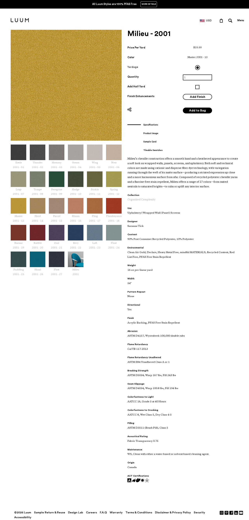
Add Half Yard (136, 86)
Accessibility (22, 517)
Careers (91, 512)
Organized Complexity (141, 199)
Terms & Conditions (138, 512)
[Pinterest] (226, 512)
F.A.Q (103, 512)
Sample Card (149, 142)
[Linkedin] (236, 512)
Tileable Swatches (153, 150)
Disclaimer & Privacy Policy (173, 512)
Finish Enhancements (140, 96)
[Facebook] (231, 512)
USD (209, 20)
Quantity (133, 76)
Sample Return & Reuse (49, 512)
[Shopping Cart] (222, 20)
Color (130, 57)
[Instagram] (222, 512)
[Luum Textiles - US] (20, 21)
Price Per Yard (136, 47)
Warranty (116, 512)
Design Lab (75, 512)
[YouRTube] (241, 512)
